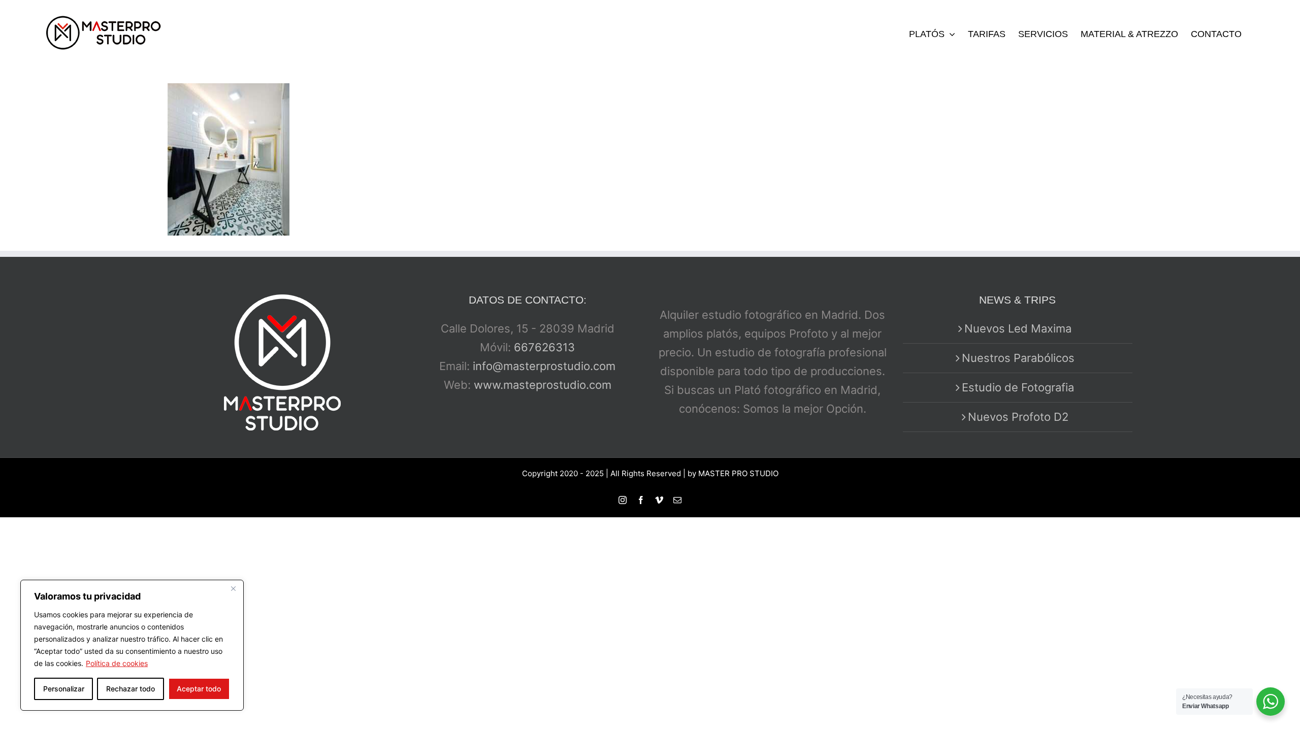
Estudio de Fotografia (1018, 387)
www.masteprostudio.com (542, 384)
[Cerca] (233, 588)
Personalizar (63, 688)
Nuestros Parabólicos (1018, 357)
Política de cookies (117, 663)
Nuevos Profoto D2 (1018, 416)
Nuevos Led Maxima (1017, 328)
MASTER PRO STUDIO (738, 473)
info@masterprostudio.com (544, 366)
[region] (132, 645)
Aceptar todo (199, 688)
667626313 (544, 347)
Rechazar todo (130, 688)
